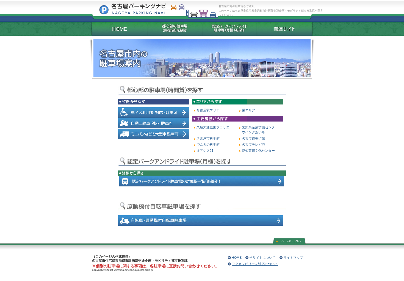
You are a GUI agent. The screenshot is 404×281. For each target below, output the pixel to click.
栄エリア (248, 110)
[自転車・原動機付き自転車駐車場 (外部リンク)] (200, 225)
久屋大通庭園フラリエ (213, 127)
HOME (119, 29)
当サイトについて (262, 258)
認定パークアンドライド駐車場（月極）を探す (229, 29)
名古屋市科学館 (208, 138)
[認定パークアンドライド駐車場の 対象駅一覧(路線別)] (201, 185)
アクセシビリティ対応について (255, 264)
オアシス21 (205, 151)
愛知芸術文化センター (258, 151)
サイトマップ (293, 258)
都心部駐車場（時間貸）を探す (174, 29)
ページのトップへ (291, 241)
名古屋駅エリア (208, 110)
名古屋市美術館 (253, 138)
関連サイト (285, 29)
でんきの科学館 (208, 145)
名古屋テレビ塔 (253, 145)
